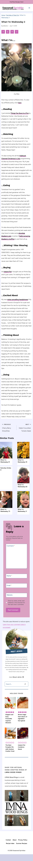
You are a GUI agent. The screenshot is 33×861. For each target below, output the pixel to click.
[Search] (25, 684)
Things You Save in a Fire (20, 113)
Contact (8, 840)
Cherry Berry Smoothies (6, 428)
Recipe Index (10, 843)
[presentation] (6, 450)
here (19, 103)
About (14, 840)
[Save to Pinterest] (12, 32)
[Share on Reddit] (17, 32)
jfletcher (5, 26)
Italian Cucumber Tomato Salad (25, 428)
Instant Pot (8, 272)
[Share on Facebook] (3, 32)
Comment (11, 546)
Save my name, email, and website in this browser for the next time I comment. (16, 602)
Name (9, 576)
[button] (6, 712)
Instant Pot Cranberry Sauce (21, 747)
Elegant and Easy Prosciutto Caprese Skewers (9, 718)
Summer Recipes (21, 843)
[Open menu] (29, 7)
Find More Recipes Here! (16, 2)
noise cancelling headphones (17, 299)
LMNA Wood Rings (13, 772)
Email (9, 585)
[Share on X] (8, 32)
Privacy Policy (22, 840)
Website (9, 595)
